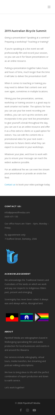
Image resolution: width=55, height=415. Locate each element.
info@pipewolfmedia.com (17, 212)
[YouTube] (34, 410)
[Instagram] (27, 410)
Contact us (10, 184)
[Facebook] (21, 410)
